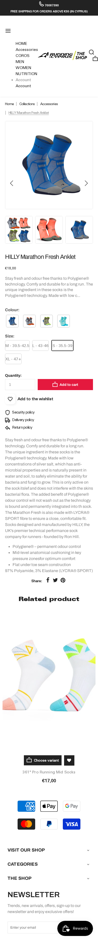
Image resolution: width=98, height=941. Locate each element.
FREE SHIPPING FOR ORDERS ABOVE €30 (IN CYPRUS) (49, 11)
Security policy (22, 412)
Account (23, 85)
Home (9, 104)
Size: (9, 336)
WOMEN (23, 67)
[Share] (48, 580)
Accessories (27, 49)
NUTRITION (26, 73)
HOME (21, 43)
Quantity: (13, 375)
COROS (22, 55)
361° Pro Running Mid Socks (48, 772)
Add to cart (68, 385)
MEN (20, 61)
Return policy (21, 427)
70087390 (51, 5)
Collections (27, 104)
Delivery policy (22, 420)
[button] (12, 183)
